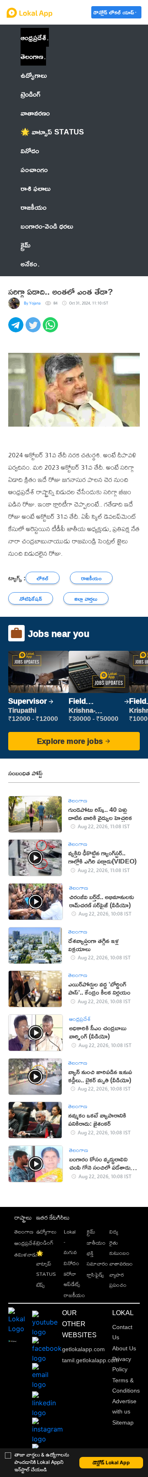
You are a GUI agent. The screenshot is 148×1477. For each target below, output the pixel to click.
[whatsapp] (51, 329)
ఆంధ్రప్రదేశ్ (33, 37)
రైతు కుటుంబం (119, 1247)
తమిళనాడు (25, 1254)
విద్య (113, 1231)
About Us (124, 1348)
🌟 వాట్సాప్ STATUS (46, 1263)
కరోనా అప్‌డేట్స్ (72, 1278)
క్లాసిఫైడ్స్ (95, 1274)
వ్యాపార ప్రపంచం (118, 1279)
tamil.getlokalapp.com (90, 1360)
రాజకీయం (74, 1295)
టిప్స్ (40, 1284)
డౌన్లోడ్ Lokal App (111, 1462)
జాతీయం (96, 1242)
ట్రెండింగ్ (44, 1242)
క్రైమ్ (91, 1231)
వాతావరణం (121, 1263)
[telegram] (16, 329)
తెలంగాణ (32, 56)
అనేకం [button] (29, 263)
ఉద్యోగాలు (46, 1231)
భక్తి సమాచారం (97, 1258)
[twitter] (34, 329)
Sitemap (123, 1422)
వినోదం (71, 1263)
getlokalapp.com (83, 1349)
